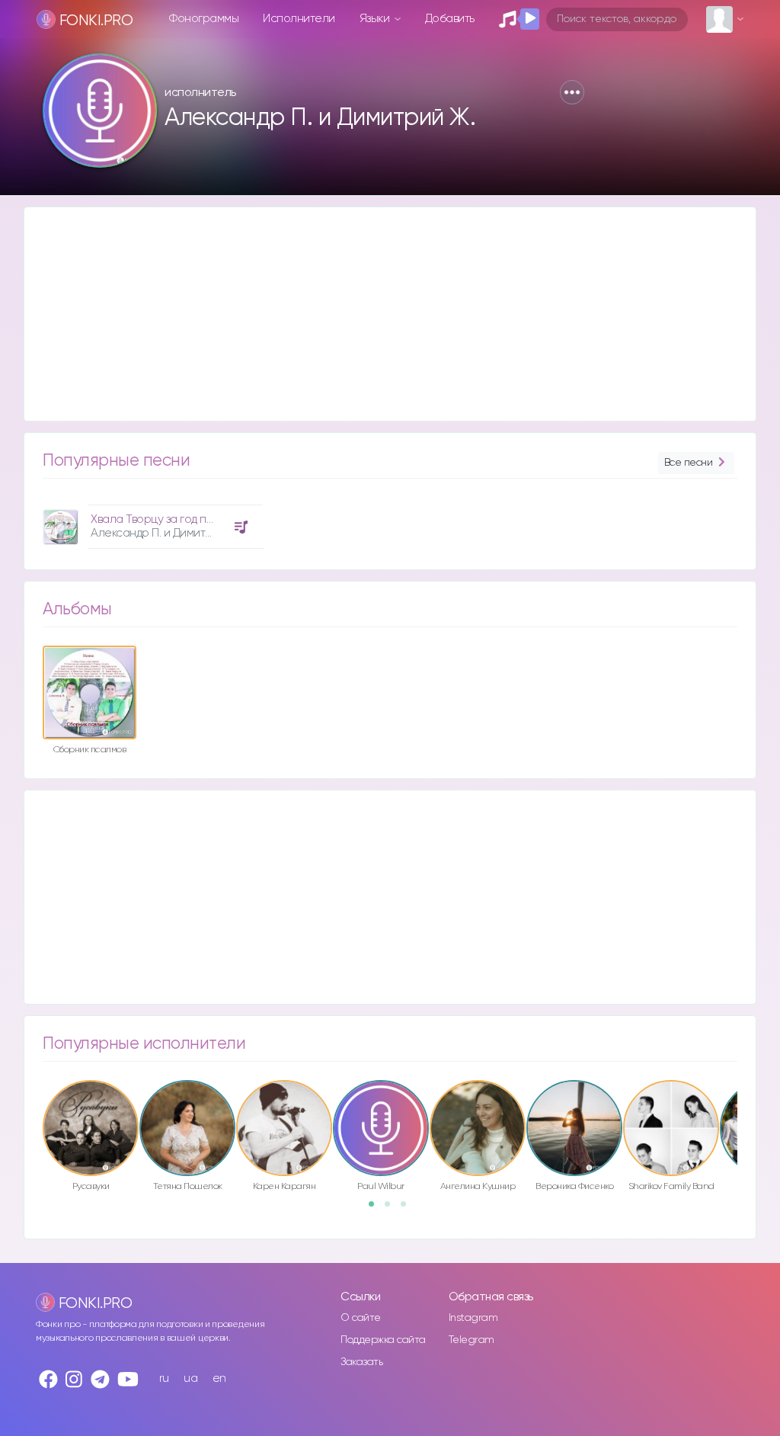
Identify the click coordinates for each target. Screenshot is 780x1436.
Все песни (688, 462)
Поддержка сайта (383, 1340)
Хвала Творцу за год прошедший (178, 519)
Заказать (361, 1362)
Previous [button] (35, 1110)
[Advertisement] (390, 314)
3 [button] (408, 1208)
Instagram (473, 1318)
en (219, 1378)
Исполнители (299, 18)
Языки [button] (376, 18)
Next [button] (745, 1110)
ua (190, 1378)
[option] (150, 521)
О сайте (360, 1318)
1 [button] (376, 1208)
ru (164, 1378)
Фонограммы (203, 18)
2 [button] (392, 1208)
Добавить (450, 18)
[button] (572, 92)
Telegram (471, 1340)
